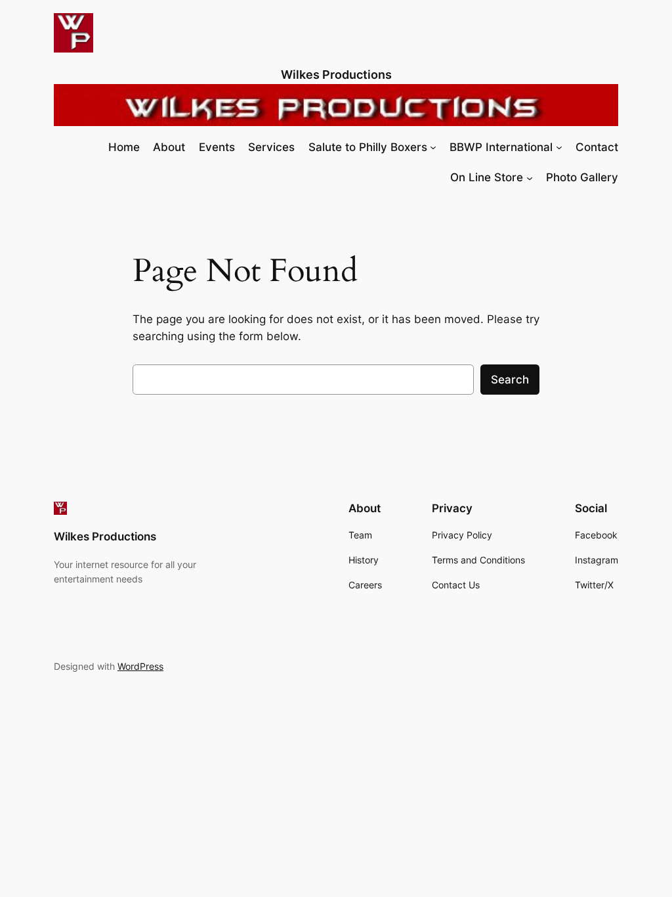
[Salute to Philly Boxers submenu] (433, 147)
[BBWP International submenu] (559, 147)
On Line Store (486, 177)
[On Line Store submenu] (529, 177)
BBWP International (501, 147)
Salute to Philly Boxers (367, 147)
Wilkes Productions (336, 74)
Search (510, 379)
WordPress (140, 666)
